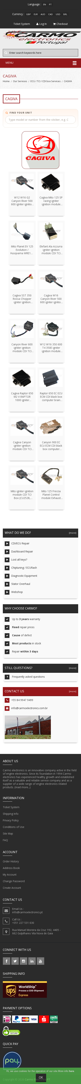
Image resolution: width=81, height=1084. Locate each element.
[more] (72, 532)
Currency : (18, 14)
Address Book (11, 868)
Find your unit (21, 112)
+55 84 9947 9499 (22, 700)
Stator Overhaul (20, 584)
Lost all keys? (19, 559)
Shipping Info (10, 813)
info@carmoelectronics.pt (27, 912)
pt (50, 4)
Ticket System (11, 807)
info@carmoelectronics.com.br (29, 708)
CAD (50, 14)
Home (6, 81)
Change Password (14, 881)
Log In (43, 24)
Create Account (12, 887)
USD (58, 14)
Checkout (62, 24)
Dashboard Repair (22, 551)
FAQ (5, 840)
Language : (34, 4)
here (71, 1071)
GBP (28, 14)
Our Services (20, 81)
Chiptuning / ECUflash (24, 567)
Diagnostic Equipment (24, 575)
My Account (9, 874)
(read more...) (23, 787)
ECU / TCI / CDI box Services (45, 81)
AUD (43, 14)
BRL (65, 14)
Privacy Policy (11, 820)
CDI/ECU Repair (20, 543)
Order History (11, 861)
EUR (36, 14)
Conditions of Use (13, 827)
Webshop (17, 592)
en (44, 4)
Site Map (8, 833)
